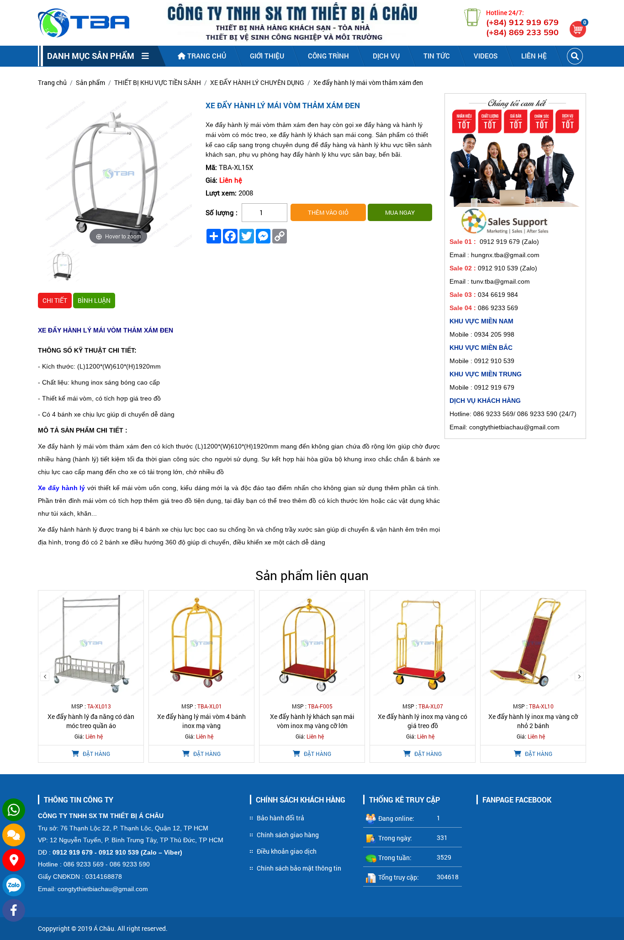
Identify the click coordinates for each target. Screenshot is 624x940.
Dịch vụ (386, 55)
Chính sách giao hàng (288, 834)
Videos (485, 55)
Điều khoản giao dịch (287, 851)
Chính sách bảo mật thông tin (299, 868)
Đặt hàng (95, 753)
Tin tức (436, 55)
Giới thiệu (267, 55)
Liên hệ (534, 55)
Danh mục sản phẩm (94, 55)
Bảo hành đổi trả (280, 817)
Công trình (328, 55)
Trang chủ (205, 55)
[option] (63, 266)
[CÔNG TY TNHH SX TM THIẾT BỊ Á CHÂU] (83, 23)
